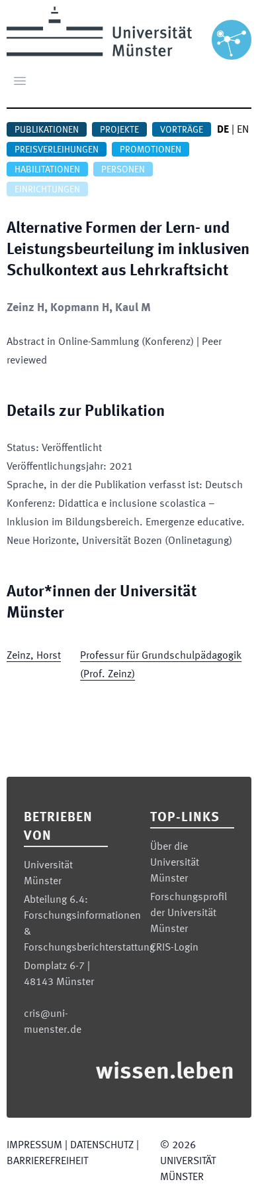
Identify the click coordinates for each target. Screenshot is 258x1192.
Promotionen (150, 150)
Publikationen (47, 130)
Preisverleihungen (57, 150)
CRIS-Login (174, 948)
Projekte (119, 130)
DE (223, 130)
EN (243, 130)
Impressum (34, 1145)
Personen (123, 169)
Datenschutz (102, 1145)
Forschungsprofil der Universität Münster (188, 913)
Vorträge (181, 130)
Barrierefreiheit (47, 1161)
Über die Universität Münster (174, 863)
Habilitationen (47, 169)
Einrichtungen (47, 189)
